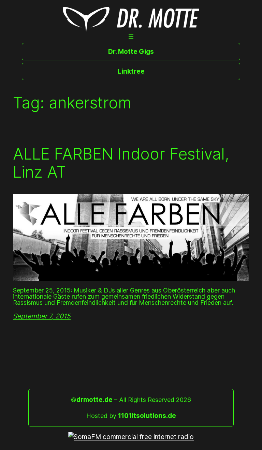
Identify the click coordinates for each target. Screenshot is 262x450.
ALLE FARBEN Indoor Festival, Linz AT (121, 163)
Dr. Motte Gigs (131, 51)
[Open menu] (131, 36)
